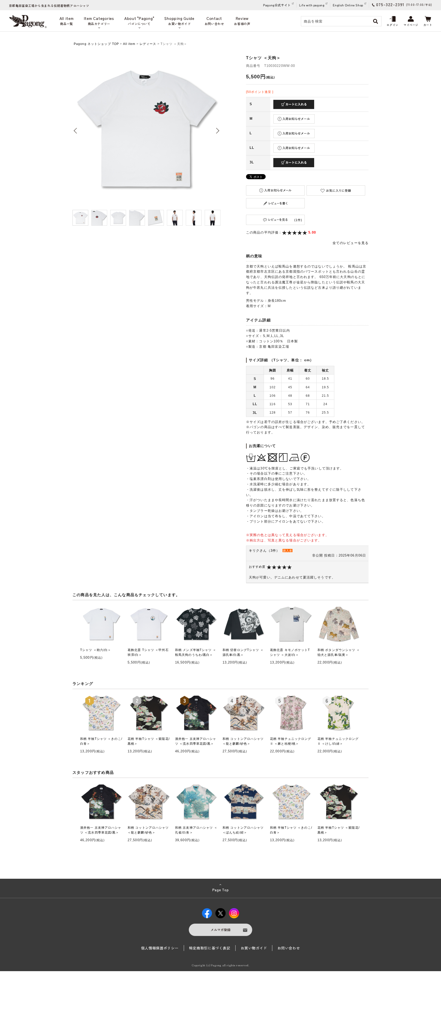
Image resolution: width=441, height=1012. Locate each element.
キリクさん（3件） (264, 550)
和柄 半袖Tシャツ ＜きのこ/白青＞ (101, 741)
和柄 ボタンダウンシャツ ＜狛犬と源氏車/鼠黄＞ (338, 652)
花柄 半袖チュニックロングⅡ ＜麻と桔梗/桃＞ (290, 741)
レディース (148, 44)
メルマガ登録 (220, 929)
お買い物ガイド (254, 947)
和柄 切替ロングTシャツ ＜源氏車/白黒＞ (243, 652)
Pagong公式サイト (277, 5)
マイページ (410, 25)
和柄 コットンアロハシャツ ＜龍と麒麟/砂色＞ (243, 741)
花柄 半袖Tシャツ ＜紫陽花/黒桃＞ (149, 741)
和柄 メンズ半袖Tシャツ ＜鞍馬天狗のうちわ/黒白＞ (195, 652)
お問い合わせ (288, 947)
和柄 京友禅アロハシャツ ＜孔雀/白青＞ (196, 830)
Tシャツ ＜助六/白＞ (95, 650)
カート (427, 25)
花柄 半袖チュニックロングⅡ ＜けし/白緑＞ (338, 741)
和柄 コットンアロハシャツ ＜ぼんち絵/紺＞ (243, 830)
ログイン (392, 25)
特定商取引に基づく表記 (209, 947)
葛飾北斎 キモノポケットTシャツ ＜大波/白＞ (290, 652)
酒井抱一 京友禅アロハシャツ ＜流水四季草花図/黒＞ (195, 741)
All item (129, 44)
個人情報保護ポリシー (160, 947)
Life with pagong (312, 5)
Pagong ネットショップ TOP (96, 44)
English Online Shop (348, 5)
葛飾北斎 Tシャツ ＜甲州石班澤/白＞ (148, 652)
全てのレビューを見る (351, 243)
